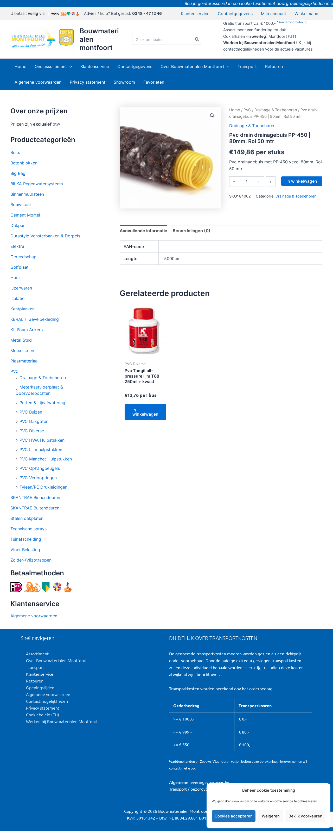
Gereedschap (23, 256)
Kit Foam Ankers (26, 329)
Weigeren (271, 816)
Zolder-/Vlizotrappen (31, 560)
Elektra (17, 246)
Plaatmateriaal (24, 361)
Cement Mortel (25, 215)
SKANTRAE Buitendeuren (34, 507)
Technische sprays (28, 528)
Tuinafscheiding (25, 539)
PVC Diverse (32, 430)
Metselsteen (22, 350)
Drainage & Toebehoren (43, 377)
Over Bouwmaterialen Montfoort (56, 660)
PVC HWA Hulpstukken (42, 440)
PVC (14, 371)
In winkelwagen (301, 181)
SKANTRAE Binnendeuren (35, 497)
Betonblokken (23, 162)
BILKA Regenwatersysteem (36, 183)
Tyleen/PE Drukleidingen (43, 487)
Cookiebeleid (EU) (42, 714)
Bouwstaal (20, 204)
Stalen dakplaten (26, 518)
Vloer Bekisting (25, 549)
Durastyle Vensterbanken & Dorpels (45, 235)
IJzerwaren (21, 288)
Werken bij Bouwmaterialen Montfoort (62, 721)
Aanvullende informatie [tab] (143, 230)
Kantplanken (22, 308)
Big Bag (17, 173)
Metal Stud (21, 340)
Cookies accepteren (234, 816)
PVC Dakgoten (34, 421)
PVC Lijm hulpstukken (41, 449)
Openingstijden (40, 687)
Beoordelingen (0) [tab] (191, 230)
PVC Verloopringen (38, 477)
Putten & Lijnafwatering (42, 402)
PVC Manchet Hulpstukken (46, 458)
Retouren (34, 681)
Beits (15, 152)
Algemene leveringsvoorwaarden (199, 782)
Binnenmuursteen (27, 194)
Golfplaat (19, 267)
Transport (35, 667)
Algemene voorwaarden (33, 615)
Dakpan (17, 225)
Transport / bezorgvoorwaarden (198, 788)
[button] (69, 66)
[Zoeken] (197, 39)
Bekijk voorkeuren (305, 816)
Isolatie (17, 298)
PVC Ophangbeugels (40, 468)
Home (234, 110)
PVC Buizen (31, 412)
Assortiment (37, 653)
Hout (15, 277)
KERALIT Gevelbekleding (34, 319)
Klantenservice (39, 674)
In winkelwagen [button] (145, 412)
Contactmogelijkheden (47, 701)
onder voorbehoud (293, 22)
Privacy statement (42, 708)
